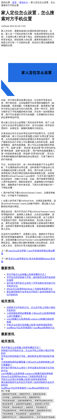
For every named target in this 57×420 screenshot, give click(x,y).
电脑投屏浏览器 (39, 394)
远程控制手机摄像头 (24, 404)
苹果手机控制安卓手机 (44, 401)
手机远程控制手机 (9, 411)
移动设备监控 (17, 407)
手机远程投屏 (21, 414)
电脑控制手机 (34, 397)
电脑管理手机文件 (9, 417)
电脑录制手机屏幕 (9, 394)
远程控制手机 (34, 414)
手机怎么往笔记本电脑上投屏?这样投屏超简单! (30, 325)
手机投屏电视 (7, 414)
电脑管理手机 (24, 394)
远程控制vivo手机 (19, 397)
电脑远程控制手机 (26, 417)
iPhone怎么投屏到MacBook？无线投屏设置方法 (29, 289)
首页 (14, 2)
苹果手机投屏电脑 (26, 411)
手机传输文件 (41, 407)
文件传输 (5, 397)
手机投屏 (5, 407)
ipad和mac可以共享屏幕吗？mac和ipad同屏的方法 (31, 327)
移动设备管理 (7, 404)
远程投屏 (29, 407)
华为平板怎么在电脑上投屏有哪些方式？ (26, 274)
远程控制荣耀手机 (25, 401)
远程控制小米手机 (42, 404)
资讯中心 (23, 2)
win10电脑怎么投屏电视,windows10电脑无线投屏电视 (27, 373)
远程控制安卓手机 (44, 411)
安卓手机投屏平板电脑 (46, 417)
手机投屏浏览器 (8, 401)
